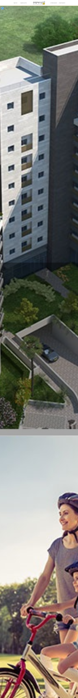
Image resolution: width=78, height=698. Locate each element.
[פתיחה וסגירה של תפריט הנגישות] (2, 8)
